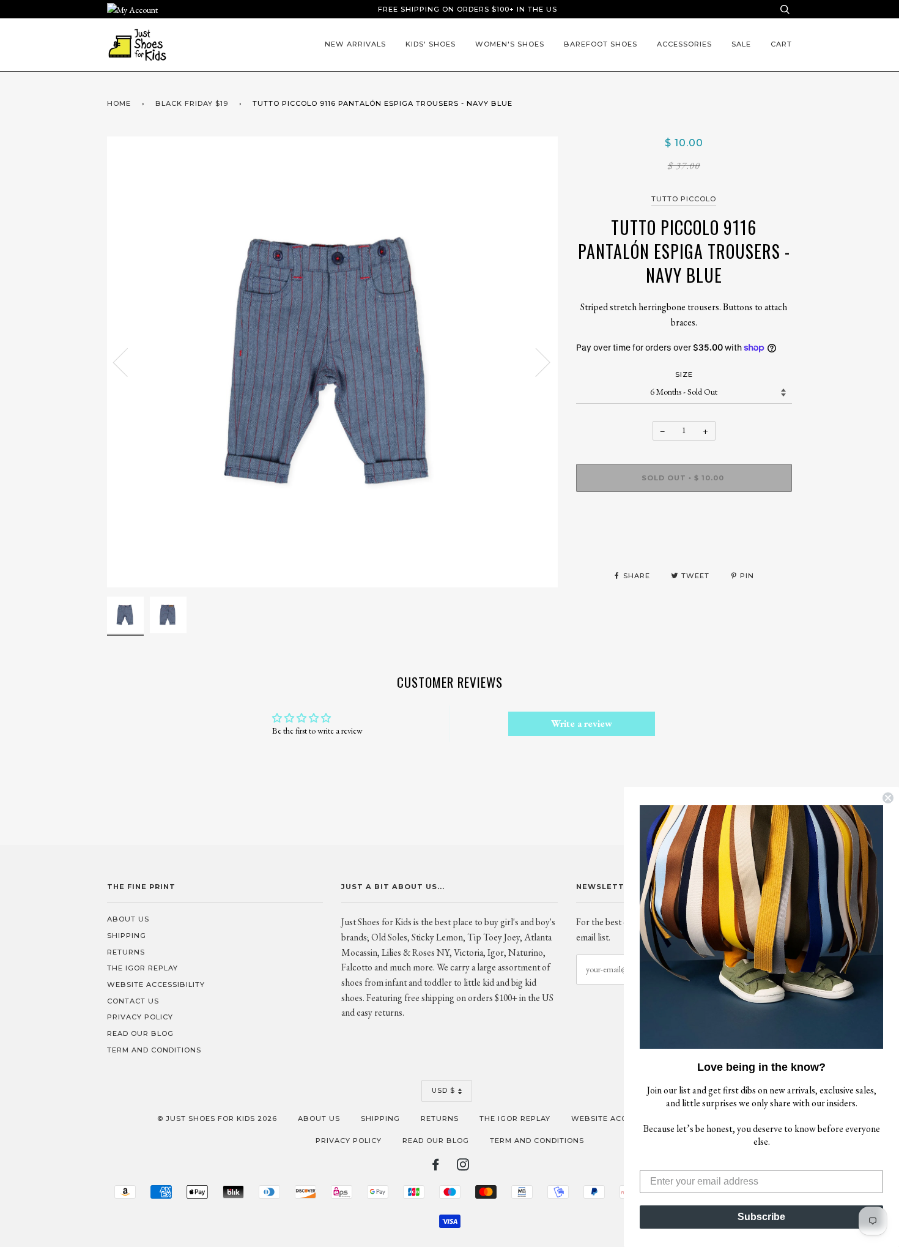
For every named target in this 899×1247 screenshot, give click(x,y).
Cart (781, 44)
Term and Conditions (154, 1050)
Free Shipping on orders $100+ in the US (467, 9)
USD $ (443, 1090)
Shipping (126, 935)
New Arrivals (355, 44)
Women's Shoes (509, 44)
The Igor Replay (142, 968)
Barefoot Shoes (600, 44)
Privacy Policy (140, 1017)
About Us (128, 919)
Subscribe (761, 1217)
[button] (761, 927)
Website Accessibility (156, 984)
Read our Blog (140, 1033)
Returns (126, 952)
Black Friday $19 (191, 103)
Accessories (684, 44)
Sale (741, 44)
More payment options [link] (684, 543)
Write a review (581, 723)
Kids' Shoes (430, 44)
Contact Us (133, 1001)
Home (119, 103)
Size (684, 374)
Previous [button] (128, 361)
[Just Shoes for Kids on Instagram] (463, 1167)
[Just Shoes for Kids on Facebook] (435, 1167)
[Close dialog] (888, 798)
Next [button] (535, 361)
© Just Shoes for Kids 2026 (217, 1118)
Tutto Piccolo (683, 199)
